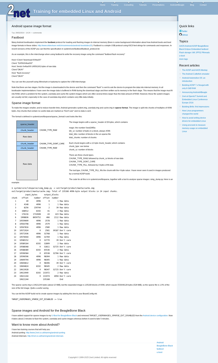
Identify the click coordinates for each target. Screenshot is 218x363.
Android (160, 342)
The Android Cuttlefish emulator (195, 74)
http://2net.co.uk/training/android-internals (45, 336)
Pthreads (206, 52)
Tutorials (143, 5)
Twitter (184, 31)
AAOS (181, 46)
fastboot (160, 349)
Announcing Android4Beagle (194, 92)
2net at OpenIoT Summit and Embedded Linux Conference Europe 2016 (195, 99)
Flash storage (185, 52)
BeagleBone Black (165, 346)
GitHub (185, 35)
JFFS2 (198, 52)
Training (114, 5)
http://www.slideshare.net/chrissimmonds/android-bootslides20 (65, 45)
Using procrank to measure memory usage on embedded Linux (195, 128)
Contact (203, 5)
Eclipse (187, 49)
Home (102, 5)
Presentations (158, 5)
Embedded (196, 49)
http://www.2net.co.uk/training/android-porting (45, 333)
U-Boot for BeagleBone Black (64, 315)
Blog (192, 5)
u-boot (159, 352)
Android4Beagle (177, 5)
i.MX (193, 52)
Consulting (128, 5)
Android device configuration (155, 315)
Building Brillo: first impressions (195, 107)
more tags (183, 59)
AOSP (194, 46)
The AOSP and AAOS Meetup (194, 70)
